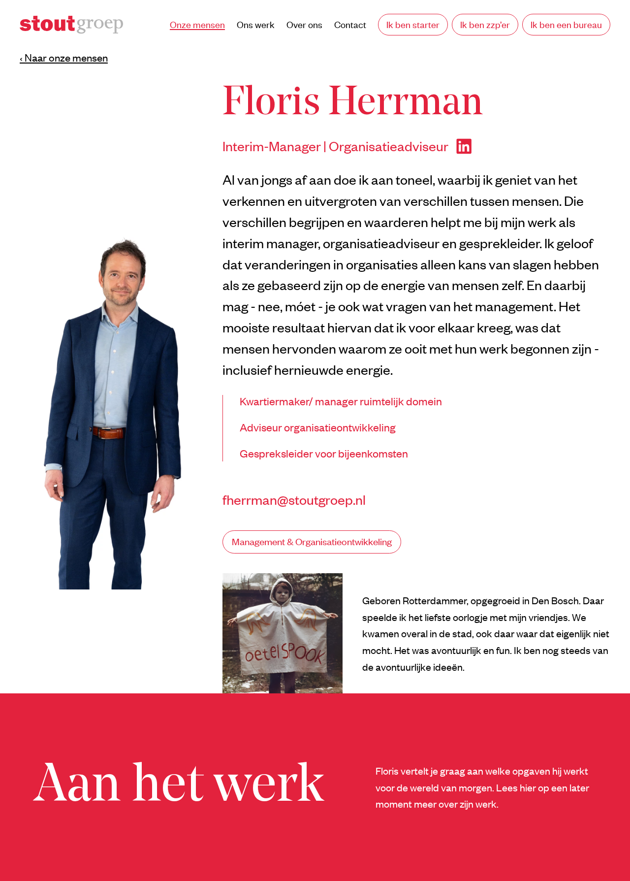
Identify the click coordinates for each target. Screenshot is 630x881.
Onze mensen (197, 24)
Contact (350, 24)
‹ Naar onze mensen (64, 57)
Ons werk (256, 24)
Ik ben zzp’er (485, 24)
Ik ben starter (413, 24)
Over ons (304, 24)
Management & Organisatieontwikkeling (312, 541)
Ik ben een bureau (566, 24)
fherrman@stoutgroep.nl (294, 499)
